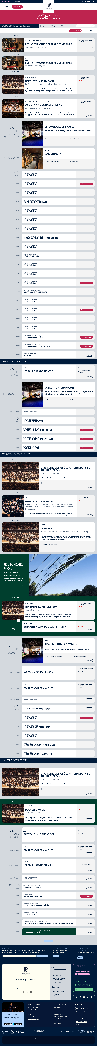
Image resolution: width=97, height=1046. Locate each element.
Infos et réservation (88, 183)
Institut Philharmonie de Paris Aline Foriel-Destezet (38, 1012)
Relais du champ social (81, 1018)
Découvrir (55, 955)
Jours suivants (48, 940)
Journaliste (78, 1014)
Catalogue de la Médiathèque (60, 1018)
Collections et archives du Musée (60, 1016)
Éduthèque (56, 1021)
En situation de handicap (81, 1008)
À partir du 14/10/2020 (74, 30)
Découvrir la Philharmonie (32, 1007)
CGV (8, 1038)
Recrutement (49, 1038)
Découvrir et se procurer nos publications (84, 990)
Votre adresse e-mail (7, 956)
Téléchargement (58, 994)
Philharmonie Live (57, 1007)
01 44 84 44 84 (60, 979)
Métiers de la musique (58, 1014)
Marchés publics (36, 1038)
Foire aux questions (86, 1038)
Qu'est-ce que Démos (31, 1023)
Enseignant (86, 1011)
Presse (43, 1038)
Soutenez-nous (7, 1)
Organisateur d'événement (81, 1021)
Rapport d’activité (31, 1016)
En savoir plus (89, 48)
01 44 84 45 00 (62, 978)
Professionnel (79, 1011)
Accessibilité (17, 1)
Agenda (19, 6)
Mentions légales (14, 1038)
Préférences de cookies (57, 1041)
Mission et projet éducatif (32, 1009)
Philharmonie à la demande (59, 1012)
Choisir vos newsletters (42, 955)
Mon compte (87, 1)
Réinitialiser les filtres (88, 30)
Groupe (84, 1014)
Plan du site (66, 1038)
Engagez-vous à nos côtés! (83, 974)
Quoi (55, 26)
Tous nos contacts (58, 982)
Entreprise (78, 1024)
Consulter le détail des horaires (60, 970)
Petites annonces (57, 1023)
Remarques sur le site (75, 1038)
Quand (44, 26)
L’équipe (29, 1014)
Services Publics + (58, 1038)
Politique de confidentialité (25, 1038)
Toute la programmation (19, 585)
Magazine (56, 1009)
